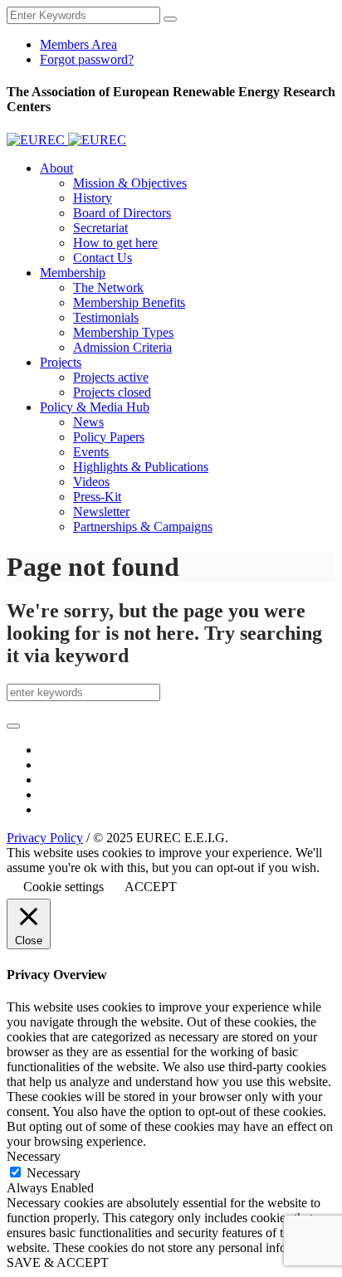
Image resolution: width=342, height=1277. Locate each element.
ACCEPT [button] (151, 887)
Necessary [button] (34, 1156)
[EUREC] (66, 140)
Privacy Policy (45, 838)
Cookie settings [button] (63, 887)
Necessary (54, 1173)
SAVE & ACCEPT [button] (58, 1262)
